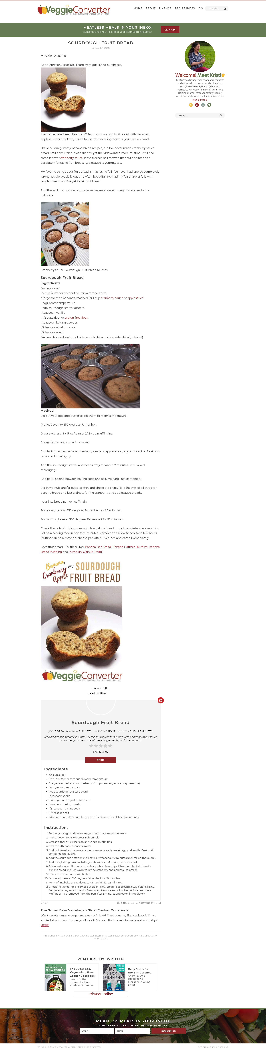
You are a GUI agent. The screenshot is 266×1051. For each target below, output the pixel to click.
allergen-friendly (68, 936)
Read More (200, 100)
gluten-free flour (76, 317)
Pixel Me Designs (219, 1047)
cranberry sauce (71, 158)
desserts (93, 936)
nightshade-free (108, 936)
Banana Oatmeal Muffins (129, 547)
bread (83, 936)
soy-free (139, 936)
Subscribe (168, 1031)
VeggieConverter (74, 10)
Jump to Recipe (55, 55)
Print (100, 760)
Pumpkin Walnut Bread (85, 552)
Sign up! (170, 29)
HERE (45, 925)
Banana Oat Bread (98, 547)
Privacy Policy (100, 994)
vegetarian (151, 936)
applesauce (135, 298)
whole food (101, 939)
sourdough (126, 936)
